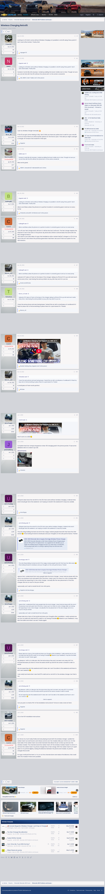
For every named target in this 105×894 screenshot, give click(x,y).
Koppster (4, 28)
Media (44, 15)
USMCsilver (10, 846)
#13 (77, 496)
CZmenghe (32, 828)
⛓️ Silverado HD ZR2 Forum (92, 132)
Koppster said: (22, 63)
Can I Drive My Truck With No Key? (18, 844)
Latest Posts (86, 89)
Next (8, 31)
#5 (77, 193)
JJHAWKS (71, 846)
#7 (77, 265)
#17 (77, 645)
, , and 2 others (33, 168)
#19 (77, 712)
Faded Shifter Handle (14, 838)
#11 (77, 415)
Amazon (35, 792)
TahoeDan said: (23, 377)
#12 (77, 441)
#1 (77, 36)
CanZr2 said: (22, 420)
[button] (29, 14)
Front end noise (89, 145)
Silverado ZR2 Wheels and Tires (28, 834)
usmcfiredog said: (23, 523)
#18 (77, 681)
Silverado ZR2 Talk (26, 846)
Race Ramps (21, 787)
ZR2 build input (25, 813)
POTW (51, 15)
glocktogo (61, 792)
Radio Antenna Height (62, 787)
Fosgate (9, 852)
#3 (77, 126)
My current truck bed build (63, 813)
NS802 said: (22, 154)
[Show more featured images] (76, 806)
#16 (77, 596)
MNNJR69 (71, 828)
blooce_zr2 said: (23, 293)
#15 (77, 554)
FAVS (55, 15)
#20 (76, 735)
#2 (77, 58)
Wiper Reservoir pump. (14, 850)
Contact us (72, 890)
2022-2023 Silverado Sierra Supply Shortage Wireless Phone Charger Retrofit (47, 539)
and (25, 283)
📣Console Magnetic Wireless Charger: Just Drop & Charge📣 (27, 826)
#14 (77, 518)
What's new (35, 15)
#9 (77, 336)
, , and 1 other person (32, 78)
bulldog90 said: (23, 223)
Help (95, 890)
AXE (73, 852)
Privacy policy (89, 890)
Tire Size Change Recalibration (17, 832)
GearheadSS (22, 792)
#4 (77, 149)
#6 (77, 218)
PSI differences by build (92, 129)
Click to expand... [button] (47, 433)
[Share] (75, 36)
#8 (77, 289)
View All (75, 796)
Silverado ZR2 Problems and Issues (29, 840)
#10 (77, 372)
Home (20, 15)
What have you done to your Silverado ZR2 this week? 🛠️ (46, 812)
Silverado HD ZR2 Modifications (93, 114)
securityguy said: (23, 559)
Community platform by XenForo (16, 890)
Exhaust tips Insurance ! (9, 813)
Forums (25, 15)
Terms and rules (80, 890)
